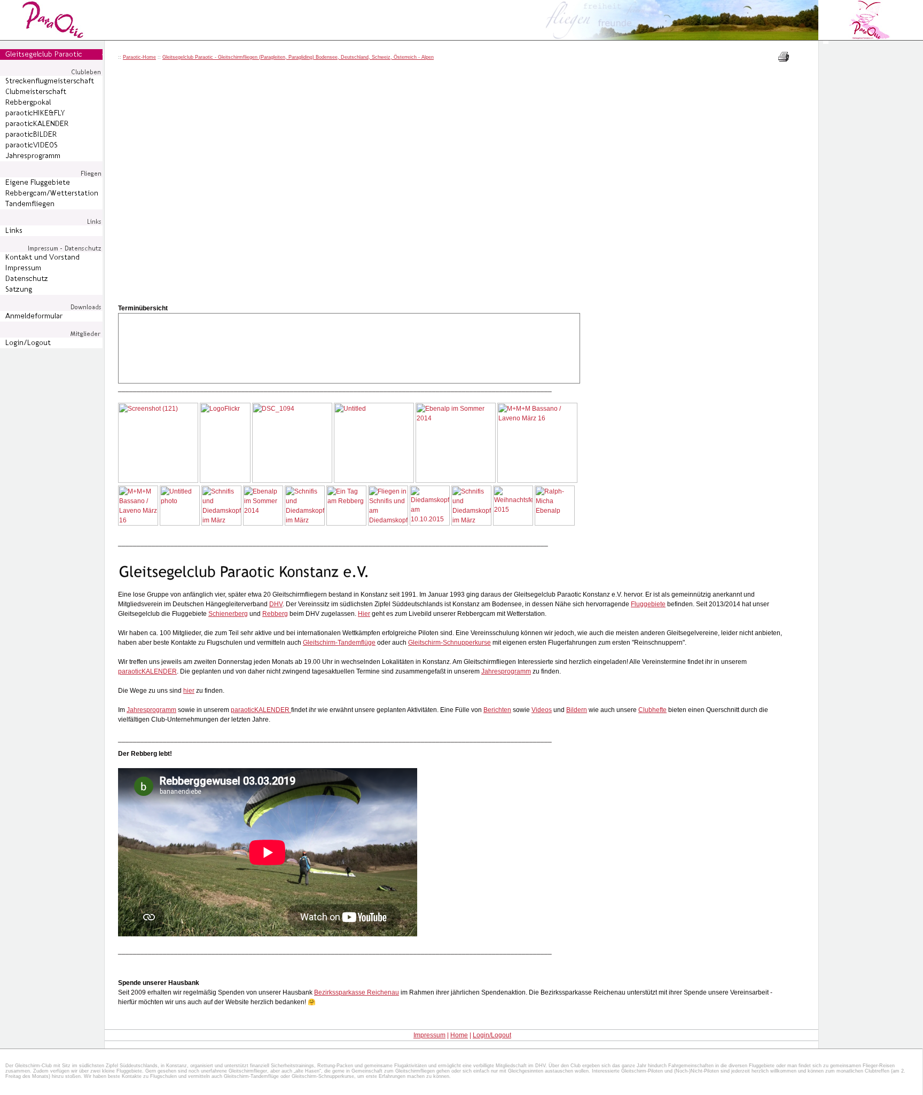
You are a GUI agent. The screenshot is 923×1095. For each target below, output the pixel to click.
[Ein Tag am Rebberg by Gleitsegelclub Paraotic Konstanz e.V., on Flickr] (346, 523)
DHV (276, 604)
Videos (541, 710)
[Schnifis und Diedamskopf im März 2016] (221, 523)
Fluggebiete (648, 604)
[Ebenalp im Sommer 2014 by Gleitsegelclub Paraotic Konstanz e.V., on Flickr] (456, 480)
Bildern (576, 710)
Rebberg (275, 613)
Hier (364, 613)
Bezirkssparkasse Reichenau (356, 992)
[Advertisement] (871, 238)
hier (188, 690)
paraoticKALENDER (147, 671)
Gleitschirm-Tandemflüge (339, 642)
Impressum (429, 1035)
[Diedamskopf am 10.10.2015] (430, 523)
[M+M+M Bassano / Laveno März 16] (537, 480)
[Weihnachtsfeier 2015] (513, 523)
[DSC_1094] (292, 480)
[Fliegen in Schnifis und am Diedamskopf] (388, 523)
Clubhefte (652, 710)
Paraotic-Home (139, 57)
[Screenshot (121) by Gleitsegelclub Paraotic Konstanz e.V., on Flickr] (158, 480)
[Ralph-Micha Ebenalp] (555, 523)
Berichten (497, 710)
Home (459, 1035)
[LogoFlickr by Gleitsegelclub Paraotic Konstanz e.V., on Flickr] (225, 480)
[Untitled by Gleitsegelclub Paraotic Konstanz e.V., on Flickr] (374, 480)
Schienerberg (228, 613)
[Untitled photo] (180, 523)
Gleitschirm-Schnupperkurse (449, 642)
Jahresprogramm (506, 671)
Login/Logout (492, 1035)
